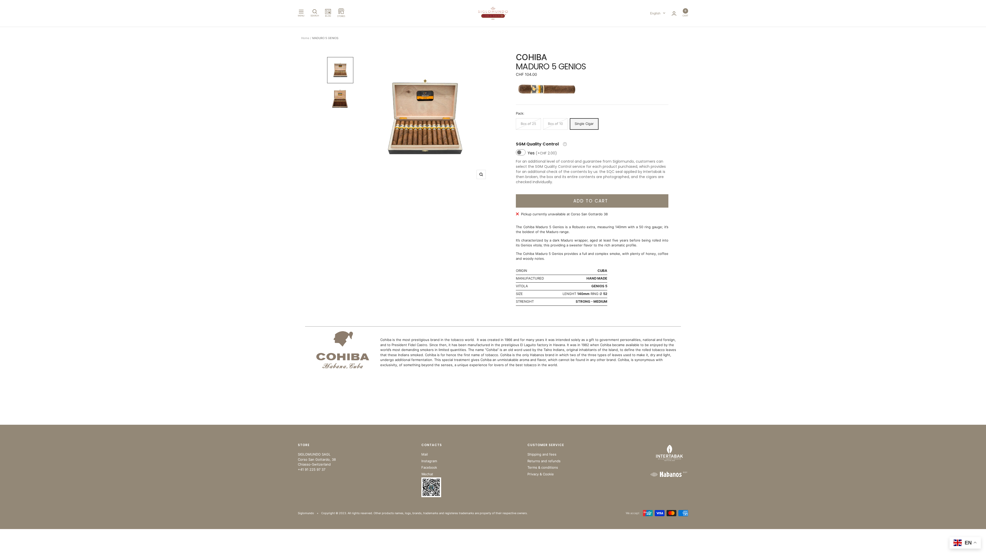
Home (305, 38)
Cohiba (531, 57)
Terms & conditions (542, 467)
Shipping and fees (541, 454)
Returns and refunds (544, 461)
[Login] (674, 13)
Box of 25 (528, 124)
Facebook (429, 467)
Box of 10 (555, 124)
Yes (542, 153)
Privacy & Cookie (540, 474)
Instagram (429, 461)
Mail (424, 454)
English (655, 13)
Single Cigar (584, 124)
